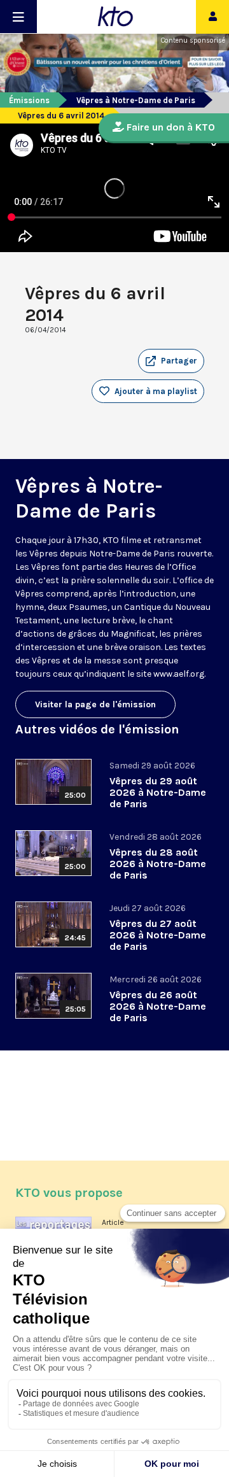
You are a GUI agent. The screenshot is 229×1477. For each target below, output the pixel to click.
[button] (171, 361)
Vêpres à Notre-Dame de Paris (135, 100)
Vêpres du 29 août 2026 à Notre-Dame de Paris (157, 792)
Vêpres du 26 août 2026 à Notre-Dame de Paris (157, 1006)
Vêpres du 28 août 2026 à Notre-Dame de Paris (157, 863)
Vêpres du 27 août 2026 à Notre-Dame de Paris (157, 934)
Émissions (29, 100)
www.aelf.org (178, 673)
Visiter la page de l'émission (95, 704)
